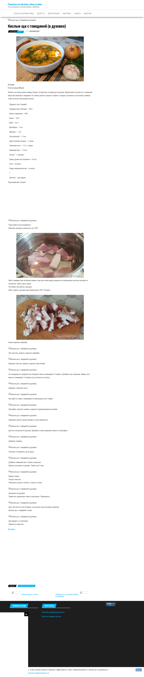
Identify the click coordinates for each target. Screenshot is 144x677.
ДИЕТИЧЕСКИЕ (53, 13)
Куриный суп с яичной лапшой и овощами (66, 595)
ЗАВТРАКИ (67, 13)
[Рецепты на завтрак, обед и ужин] (9, 13)
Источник (11, 529)
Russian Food (34, 31)
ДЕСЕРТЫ (41, 13)
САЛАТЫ (77, 13)
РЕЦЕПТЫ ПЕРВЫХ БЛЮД (24, 13)
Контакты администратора (51, 616)
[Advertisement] (14, 644)
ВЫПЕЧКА (87, 13)
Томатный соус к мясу (29, 594)
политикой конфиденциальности (37, 673)
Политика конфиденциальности (53, 612)
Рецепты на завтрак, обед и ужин (25, 4)
